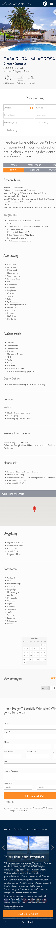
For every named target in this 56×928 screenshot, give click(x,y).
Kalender (34, 170)
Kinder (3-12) (31, 751)
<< (43, 688)
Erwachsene (8, 751)
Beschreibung (34, 165)
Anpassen (28, 922)
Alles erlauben (28, 913)
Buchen (13, 170)
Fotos (14, 165)
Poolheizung (12, 130)
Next (51, 848)
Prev (4, 28)
